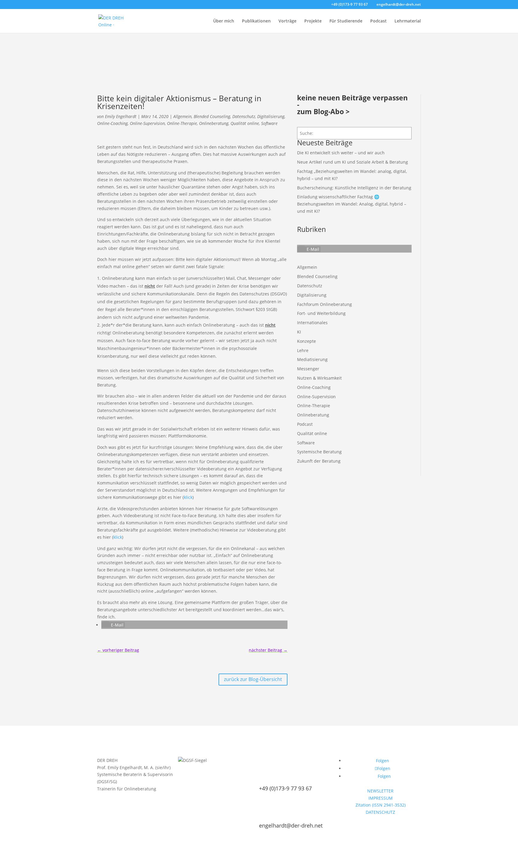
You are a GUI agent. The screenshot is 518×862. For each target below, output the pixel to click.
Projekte (313, 21)
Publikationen (256, 21)
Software (269, 123)
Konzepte (306, 341)
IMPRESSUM (380, 798)
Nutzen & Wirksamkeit (319, 378)
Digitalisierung (270, 116)
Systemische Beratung (319, 452)
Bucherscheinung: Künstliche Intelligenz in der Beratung (354, 188)
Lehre (302, 350)
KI (299, 332)
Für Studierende (345, 21)
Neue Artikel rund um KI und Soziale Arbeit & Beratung (352, 162)
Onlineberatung (213, 123)
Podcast (378, 21)
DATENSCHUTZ (380, 812)
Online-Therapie (182, 123)
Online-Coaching (112, 123)
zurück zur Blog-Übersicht (253, 679)
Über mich (223, 21)
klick (188, 497)
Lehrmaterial (407, 21)
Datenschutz (243, 116)
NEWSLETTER (380, 791)
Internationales (312, 322)
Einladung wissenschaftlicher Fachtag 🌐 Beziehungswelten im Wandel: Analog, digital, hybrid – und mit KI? (351, 204)
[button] (113, 625)
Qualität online (245, 123)
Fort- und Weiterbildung (321, 313)
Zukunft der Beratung (319, 461)
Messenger (308, 369)
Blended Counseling (212, 116)
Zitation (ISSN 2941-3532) (381, 805)
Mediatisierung (312, 359)
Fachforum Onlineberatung (324, 304)
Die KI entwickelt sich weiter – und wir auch (341, 153)
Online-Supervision (147, 123)
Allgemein (182, 116)
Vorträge (287, 21)
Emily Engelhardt (120, 116)
